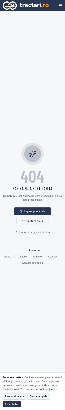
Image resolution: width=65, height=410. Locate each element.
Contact (52, 256)
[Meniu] (60, 5)
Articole (37, 256)
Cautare (22, 256)
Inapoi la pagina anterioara (34, 232)
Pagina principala (34, 211)
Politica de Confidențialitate (41, 389)
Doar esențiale (38, 396)
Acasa (7, 256)
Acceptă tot (12, 404)
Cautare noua (34, 220)
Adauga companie (32, 262)
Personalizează (14, 396)
